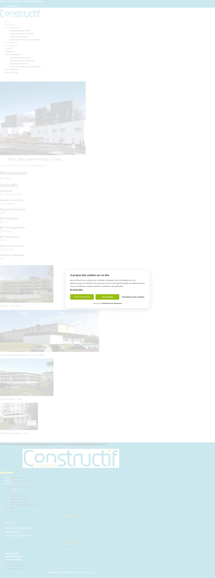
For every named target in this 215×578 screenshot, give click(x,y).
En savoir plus (76, 290)
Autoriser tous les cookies (82, 297)
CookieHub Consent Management (111, 303)
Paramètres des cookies (133, 297)
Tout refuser (107, 297)
